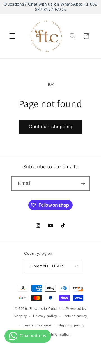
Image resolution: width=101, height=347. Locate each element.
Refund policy (75, 316)
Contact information (54, 335)
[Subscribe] (82, 183)
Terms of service (37, 325)
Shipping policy (71, 325)
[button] (12, 36)
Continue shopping (51, 126)
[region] (50, 7)
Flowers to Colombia (47, 309)
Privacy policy (45, 316)
